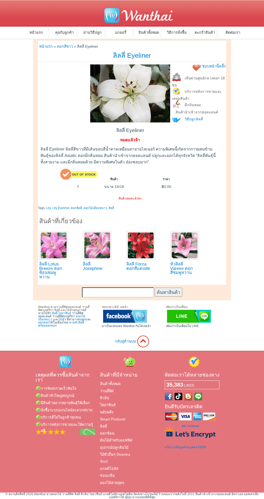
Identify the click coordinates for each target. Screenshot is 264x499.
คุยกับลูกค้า (64, 32)
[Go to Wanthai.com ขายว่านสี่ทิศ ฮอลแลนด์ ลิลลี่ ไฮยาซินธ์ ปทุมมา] (138, 22)
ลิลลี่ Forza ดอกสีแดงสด (138, 266)
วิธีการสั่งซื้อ (177, 32)
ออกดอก (43, 322)
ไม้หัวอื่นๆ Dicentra (115, 454)
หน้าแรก (36, 32)
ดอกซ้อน (107, 433)
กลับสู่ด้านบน (126, 341)
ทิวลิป (104, 398)
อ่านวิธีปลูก (92, 32)
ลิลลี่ (111, 208)
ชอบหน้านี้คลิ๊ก (214, 66)
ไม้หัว (62, 319)
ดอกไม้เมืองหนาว (95, 208)
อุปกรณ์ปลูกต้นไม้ (114, 447)
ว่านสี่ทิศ (107, 391)
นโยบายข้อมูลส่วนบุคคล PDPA (185, 447)
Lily (48, 208)
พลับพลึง (106, 412)
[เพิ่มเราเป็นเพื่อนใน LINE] (189, 323)
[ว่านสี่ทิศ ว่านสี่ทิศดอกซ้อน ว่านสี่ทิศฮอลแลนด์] (125, 323)
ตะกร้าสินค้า (205, 32)
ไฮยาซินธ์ (64, 313)
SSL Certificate (190, 426)
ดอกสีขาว (65, 46)
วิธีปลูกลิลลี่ (194, 119)
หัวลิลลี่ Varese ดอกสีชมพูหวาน (181, 268)
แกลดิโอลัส (109, 469)
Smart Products (112, 419)
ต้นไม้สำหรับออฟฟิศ (116, 440)
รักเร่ (104, 462)
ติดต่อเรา (233, 32)
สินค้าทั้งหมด (148, 32)
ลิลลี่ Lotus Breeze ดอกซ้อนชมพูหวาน (50, 270)
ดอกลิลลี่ (76, 208)
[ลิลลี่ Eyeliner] (130, 121)
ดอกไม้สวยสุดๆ (112, 483)
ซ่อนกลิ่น (107, 475)
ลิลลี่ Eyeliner (132, 55)
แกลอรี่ (120, 32)
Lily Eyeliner (60, 208)
